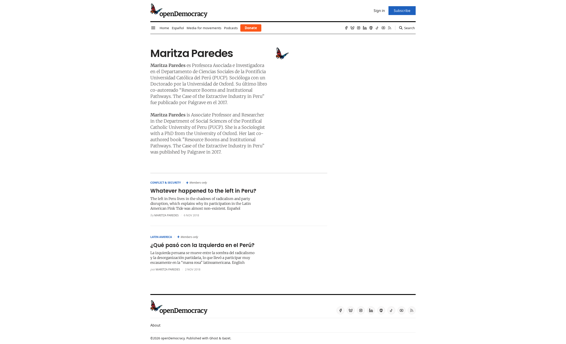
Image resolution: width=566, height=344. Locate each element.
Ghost (213, 338)
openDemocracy (173, 338)
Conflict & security (165, 182)
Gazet (226, 338)
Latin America (161, 237)
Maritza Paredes (166, 215)
